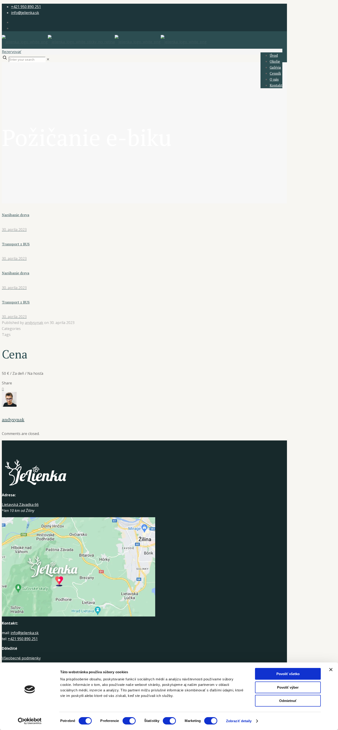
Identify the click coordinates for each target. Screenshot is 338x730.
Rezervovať (11, 51)
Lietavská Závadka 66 (20, 504)
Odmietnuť (288, 701)
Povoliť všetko (288, 674)
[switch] (129, 720)
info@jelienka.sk (25, 12)
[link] (47, 59)
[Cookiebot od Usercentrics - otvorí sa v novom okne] (30, 721)
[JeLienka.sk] (104, 42)
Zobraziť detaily (239, 721)
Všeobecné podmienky (21, 658)
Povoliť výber (288, 687)
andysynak (34, 322)
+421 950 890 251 (26, 6)
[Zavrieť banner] (330, 669)
